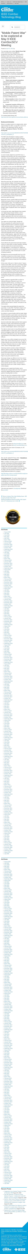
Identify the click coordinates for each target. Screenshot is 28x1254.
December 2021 (8, 619)
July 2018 (6, 684)
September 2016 (8, 718)
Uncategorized (17, 488)
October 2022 (7, 604)
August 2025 (7, 550)
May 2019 (6, 668)
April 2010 (6, 839)
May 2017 (6, 706)
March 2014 (7, 765)
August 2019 (7, 663)
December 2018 (8, 676)
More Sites (17, 3)
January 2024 (7, 580)
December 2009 (8, 845)
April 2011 (6, 820)
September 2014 (8, 756)
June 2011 (6, 817)
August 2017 (7, 701)
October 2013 (7, 773)
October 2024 (7, 566)
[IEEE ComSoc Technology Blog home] (14, 9)
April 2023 (6, 594)
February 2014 (8, 767)
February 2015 (8, 748)
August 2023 (7, 588)
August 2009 (7, 852)
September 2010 (8, 831)
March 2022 (7, 615)
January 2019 (7, 674)
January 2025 (7, 561)
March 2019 (7, 671)
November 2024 (8, 565)
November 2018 (8, 678)
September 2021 (8, 624)
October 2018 (7, 679)
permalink (5, 490)
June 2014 (6, 761)
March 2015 (7, 747)
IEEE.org (2, 1)
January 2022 (7, 618)
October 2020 (7, 641)
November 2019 (8, 659)
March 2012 (7, 803)
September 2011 (8, 813)
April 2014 (6, 764)
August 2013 (7, 776)
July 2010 (6, 835)
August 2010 (7, 833)
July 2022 (6, 609)
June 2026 (6, 535)
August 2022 (7, 607)
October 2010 (7, 830)
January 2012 (7, 806)
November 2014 (8, 753)
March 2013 (7, 784)
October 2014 (7, 754)
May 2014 (6, 762)
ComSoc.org (9, 1)
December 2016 (8, 714)
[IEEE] (20, 1250)
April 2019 (6, 670)
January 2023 (7, 599)
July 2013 (6, 778)
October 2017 (7, 698)
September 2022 (8, 605)
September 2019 (8, 662)
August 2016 (7, 720)
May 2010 (6, 838)
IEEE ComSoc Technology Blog (11, 16)
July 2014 (6, 759)
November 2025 (8, 546)
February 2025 (8, 560)
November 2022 (8, 602)
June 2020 (6, 648)
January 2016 (7, 731)
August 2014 (7, 758)
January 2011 (7, 825)
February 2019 (8, 673)
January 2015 (7, 750)
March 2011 (7, 822)
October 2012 (7, 792)
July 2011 (6, 816)
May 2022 (6, 612)
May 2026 (6, 536)
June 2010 (6, 836)
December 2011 (8, 808)
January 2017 (7, 712)
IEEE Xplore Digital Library (18, 1)
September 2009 (8, 850)
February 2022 (8, 616)
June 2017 (6, 704)
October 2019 (7, 660)
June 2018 (6, 685)
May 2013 (6, 781)
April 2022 (6, 613)
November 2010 (8, 828)
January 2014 (7, 769)
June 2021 (6, 629)
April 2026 (6, 538)
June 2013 (6, 780)
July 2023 (6, 590)
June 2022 (6, 610)
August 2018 (7, 682)
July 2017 (6, 703)
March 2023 (7, 596)
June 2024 (6, 572)
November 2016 (8, 715)
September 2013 (8, 775)
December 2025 (8, 544)
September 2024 (8, 568)
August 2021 (7, 626)
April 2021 (6, 632)
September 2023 (8, 587)
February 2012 (8, 805)
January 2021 (7, 637)
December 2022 (8, 601)
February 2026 (8, 541)
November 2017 (8, 696)
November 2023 (8, 583)
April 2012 (6, 802)
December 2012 (8, 789)
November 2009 (8, 847)
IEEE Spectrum (10, 3)
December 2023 (8, 582)
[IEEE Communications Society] (7, 1250)
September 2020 (8, 643)
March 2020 (7, 652)
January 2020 (7, 656)
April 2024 (6, 576)
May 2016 (6, 725)
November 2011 (8, 809)
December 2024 (8, 563)
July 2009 (6, 853)
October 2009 (7, 849)
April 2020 (6, 651)
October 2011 (7, 811)
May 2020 (6, 649)
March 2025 (7, 558)
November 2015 (8, 734)
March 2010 (7, 841)
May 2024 (6, 574)
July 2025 (6, 552)
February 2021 (8, 635)
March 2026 (7, 539)
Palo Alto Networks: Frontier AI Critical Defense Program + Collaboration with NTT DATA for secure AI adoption (15, 1196)
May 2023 (6, 593)
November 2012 (8, 791)
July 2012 (6, 797)
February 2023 (8, 598)
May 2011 (6, 819)
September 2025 (8, 549)
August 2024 (7, 569)
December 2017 (8, 695)
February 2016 (8, 729)
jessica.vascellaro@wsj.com (20, 445)
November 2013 (8, 772)
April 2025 (6, 557)
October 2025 (7, 547)
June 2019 (6, 667)
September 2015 (8, 737)
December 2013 (8, 770)
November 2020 (8, 640)
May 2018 (6, 687)
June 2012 (6, 798)
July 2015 (6, 740)
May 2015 (6, 743)
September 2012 (8, 794)
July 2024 (6, 571)
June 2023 (6, 591)
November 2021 (8, 621)
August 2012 (7, 795)
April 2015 (6, 745)
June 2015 (6, 742)
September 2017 (8, 700)
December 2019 (8, 657)
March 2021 (7, 634)
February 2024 (8, 579)
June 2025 (6, 554)
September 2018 (8, 681)
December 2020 (8, 638)
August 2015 (7, 739)
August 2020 (7, 645)
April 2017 (6, 707)
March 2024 (7, 577)
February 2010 (8, 842)
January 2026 (7, 543)
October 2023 (7, 585)
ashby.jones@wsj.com (18, 443)
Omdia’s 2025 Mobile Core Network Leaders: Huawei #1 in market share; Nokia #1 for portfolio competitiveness (15, 1207)
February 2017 (8, 711)
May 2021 (6, 630)
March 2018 (7, 690)
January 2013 (7, 787)
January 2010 (7, 844)
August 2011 (7, 814)
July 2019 (6, 665)
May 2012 (6, 800)
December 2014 (8, 751)
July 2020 (6, 646)
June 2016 (6, 723)
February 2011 (8, 824)
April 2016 (6, 726)
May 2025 (6, 555)
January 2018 (7, 693)
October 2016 (7, 717)
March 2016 (7, 728)
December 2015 (8, 732)
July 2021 (6, 627)
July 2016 (6, 722)
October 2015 (7, 736)
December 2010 (8, 827)
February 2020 (8, 654)
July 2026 (6, 533)
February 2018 (8, 692)
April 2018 (6, 689)
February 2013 (8, 786)
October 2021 (7, 623)
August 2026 (7, 532)
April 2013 (6, 783)
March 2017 (7, 709)
